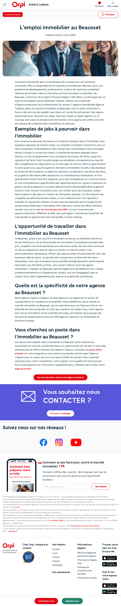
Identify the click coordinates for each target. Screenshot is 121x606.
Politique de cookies (87, 577)
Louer (55, 553)
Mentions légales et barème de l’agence (86, 554)
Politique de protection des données (84, 570)
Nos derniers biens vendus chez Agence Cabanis (60, 377)
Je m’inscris (100, 486)
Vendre (56, 557)
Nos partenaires (61, 572)
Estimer (56, 561)
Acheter (56, 549)
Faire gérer (57, 565)
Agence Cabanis (39, 4)
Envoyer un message (60, 413)
